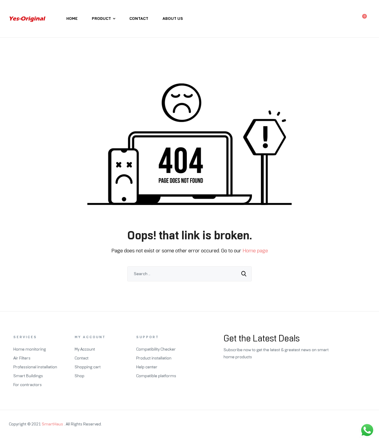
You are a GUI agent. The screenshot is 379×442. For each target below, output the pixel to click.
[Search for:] (189, 274)
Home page (255, 251)
